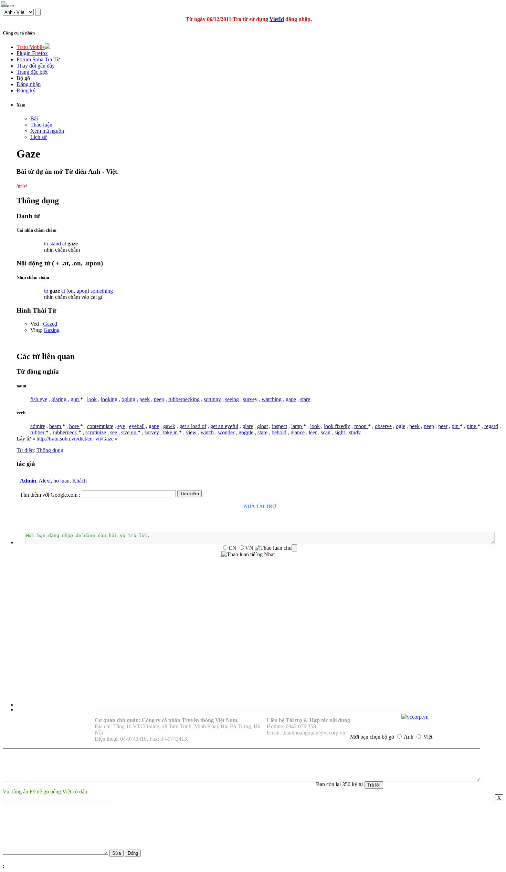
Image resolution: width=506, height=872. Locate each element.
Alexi (45, 481)
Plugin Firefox (32, 53)
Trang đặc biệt (32, 72)
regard (491, 426)
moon (361, 426)
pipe (472, 426)
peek (144, 399)
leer (313, 432)
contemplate (100, 426)
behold (279, 432)
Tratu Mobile (31, 47)
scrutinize (95, 432)
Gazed (50, 324)
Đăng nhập (29, 84)
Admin (28, 481)
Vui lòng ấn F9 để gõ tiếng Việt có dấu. (45, 791)
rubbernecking (184, 399)
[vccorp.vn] (415, 717)
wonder (226, 432)
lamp (297, 426)
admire (37, 426)
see (113, 432)
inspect (279, 426)
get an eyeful (224, 426)
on (71, 291)
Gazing (52, 330)
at (64, 243)
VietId (277, 19)
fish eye (38, 399)
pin (456, 426)
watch (207, 432)
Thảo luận (41, 125)
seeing (232, 399)
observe (383, 426)
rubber (38, 432)
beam (55, 426)
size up (129, 432)
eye (121, 426)
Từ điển (25, 450)
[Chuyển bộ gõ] (5, 4)
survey (250, 399)
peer (442, 426)
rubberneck (65, 432)
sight (340, 432)
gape (291, 399)
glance (298, 432)
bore (74, 426)
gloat (262, 426)
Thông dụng (49, 450)
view (191, 432)
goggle (246, 432)
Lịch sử (38, 137)
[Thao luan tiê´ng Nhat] (248, 554)
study (355, 432)
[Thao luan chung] (276, 548)
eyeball (137, 426)
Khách (79, 481)
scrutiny (212, 399)
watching (272, 399)
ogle (400, 426)
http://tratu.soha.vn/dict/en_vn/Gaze (75, 439)
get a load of (192, 426)
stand (55, 243)
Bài (34, 118)
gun (75, 399)
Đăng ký (26, 90)
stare (305, 399)
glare (247, 426)
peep (159, 399)
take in (171, 432)
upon (81, 291)
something (102, 291)
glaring (58, 399)
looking (109, 399)
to (46, 243)
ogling (128, 399)
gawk (169, 426)
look (92, 399)
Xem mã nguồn (47, 131)
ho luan (61, 481)
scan (325, 432)
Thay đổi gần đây (36, 66)
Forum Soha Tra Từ (38, 59)
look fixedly (337, 426)
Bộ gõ (23, 78)
